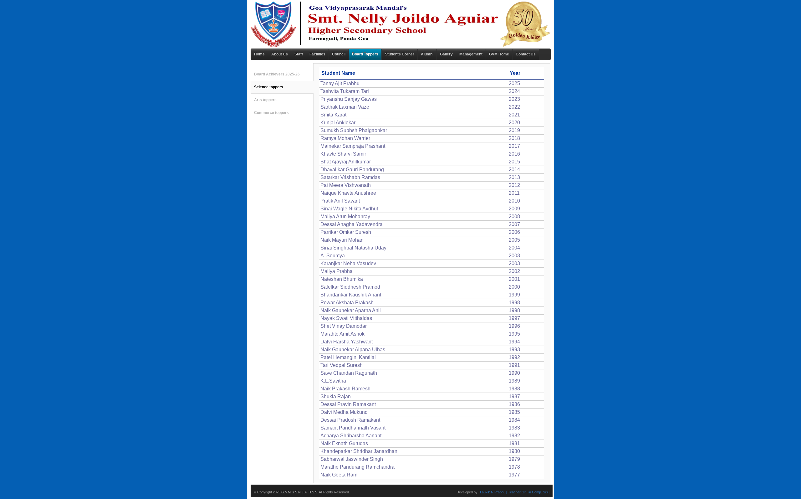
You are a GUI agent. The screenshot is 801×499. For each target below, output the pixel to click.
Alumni (427, 54)
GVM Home (499, 54)
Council (338, 54)
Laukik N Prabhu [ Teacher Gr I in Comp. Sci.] (514, 492)
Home (259, 54)
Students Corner (399, 54)
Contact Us (526, 54)
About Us (279, 54)
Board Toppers (365, 54)
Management (470, 54)
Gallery (446, 54)
